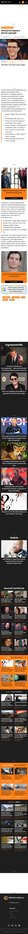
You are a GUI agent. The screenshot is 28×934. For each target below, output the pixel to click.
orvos (18, 707)
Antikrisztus (17, 724)
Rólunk (10, 912)
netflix (8, 637)
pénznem (7, 687)
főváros (21, 687)
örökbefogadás (18, 740)
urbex (8, 780)
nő (10, 739)
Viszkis (5, 637)
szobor (19, 796)
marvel (12, 300)
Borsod (2, 796)
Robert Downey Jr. (8, 653)
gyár (21, 780)
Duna (2, 849)
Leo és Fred (23, 796)
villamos (3, 818)
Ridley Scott (20, 619)
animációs (21, 672)
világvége (17, 723)
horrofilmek (22, 652)
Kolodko (16, 796)
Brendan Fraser (23, 636)
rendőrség (3, 834)
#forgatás (21, 605)
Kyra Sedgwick (20, 653)
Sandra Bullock (6, 603)
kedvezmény (20, 850)
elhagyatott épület (5, 797)
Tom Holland (15, 297)
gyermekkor (21, 739)
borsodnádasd (18, 781)
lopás (5, 833)
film (2, 603)
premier (5, 300)
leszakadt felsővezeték (6, 817)
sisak (5, 707)
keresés (7, 849)
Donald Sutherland (20, 603)
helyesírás (5, 672)
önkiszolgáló (17, 849)
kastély (11, 781)
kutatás (8, 707)
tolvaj (2, 833)
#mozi (16, 619)
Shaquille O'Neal (4, 652)
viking (2, 707)
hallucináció (17, 708)
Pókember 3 (6, 297)
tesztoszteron (22, 707)
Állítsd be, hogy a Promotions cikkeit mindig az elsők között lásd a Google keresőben (16, 289)
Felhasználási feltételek (14, 911)
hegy (4, 723)
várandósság (6, 740)
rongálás (18, 797)
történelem (7, 781)
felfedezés (3, 708)
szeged (16, 817)
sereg (24, 833)
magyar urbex (4, 780)
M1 (26, 833)
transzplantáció (4, 739)
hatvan (11, 833)
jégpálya (8, 833)
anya (2, 740)
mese (18, 672)
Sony (23, 297)
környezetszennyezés (22, 817)
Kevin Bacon (17, 652)
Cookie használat (13, 918)
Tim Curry (5, 619)
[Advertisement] (14, 406)
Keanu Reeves (6, 636)
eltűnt (5, 849)
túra (2, 723)
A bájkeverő (17, 636)
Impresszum (11, 914)
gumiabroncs (17, 818)
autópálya (17, 834)
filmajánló (7, 605)
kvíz (2, 672)
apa (6, 723)
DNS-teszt (17, 739)
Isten (16, 707)
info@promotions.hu (15, 902)
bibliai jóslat (21, 723)
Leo (15, 797)
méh (9, 739)
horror (19, 621)
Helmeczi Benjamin (20, 37)
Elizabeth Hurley (18, 637)
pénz (4, 687)
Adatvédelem (12, 916)
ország (18, 687)
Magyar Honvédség (19, 833)
